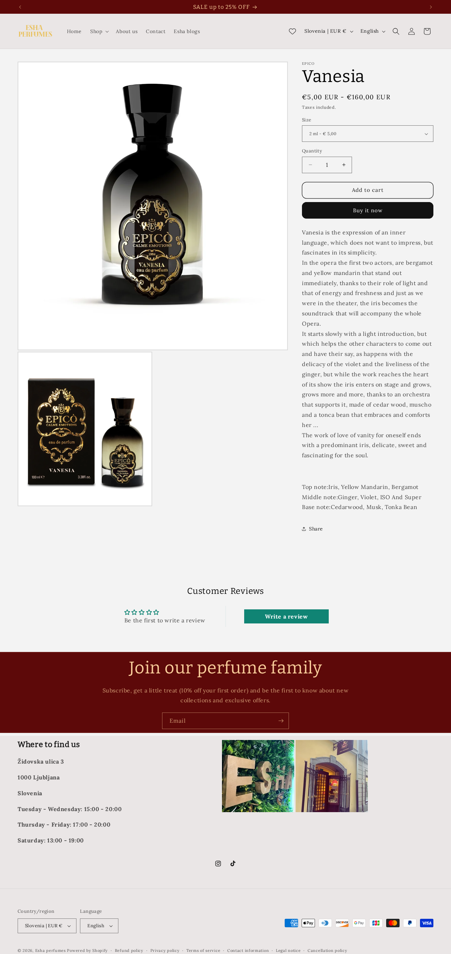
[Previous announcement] (20, 7)
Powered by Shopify (87, 950)
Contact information (248, 950)
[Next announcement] (431, 7)
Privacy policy (165, 950)
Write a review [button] (286, 616)
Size (306, 120)
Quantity (312, 151)
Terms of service (203, 950)
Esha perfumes (50, 950)
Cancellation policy (327, 950)
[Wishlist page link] (292, 31)
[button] (99, 31)
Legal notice (288, 950)
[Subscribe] (281, 721)
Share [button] (316, 529)
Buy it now (368, 210)
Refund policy (129, 950)
